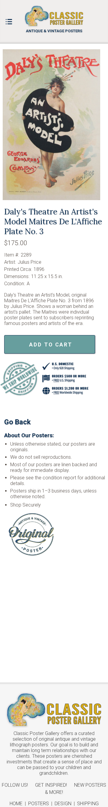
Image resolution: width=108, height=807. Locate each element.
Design (63, 803)
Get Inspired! (51, 785)
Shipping (88, 803)
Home (16, 803)
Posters (38, 803)
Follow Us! (15, 785)
